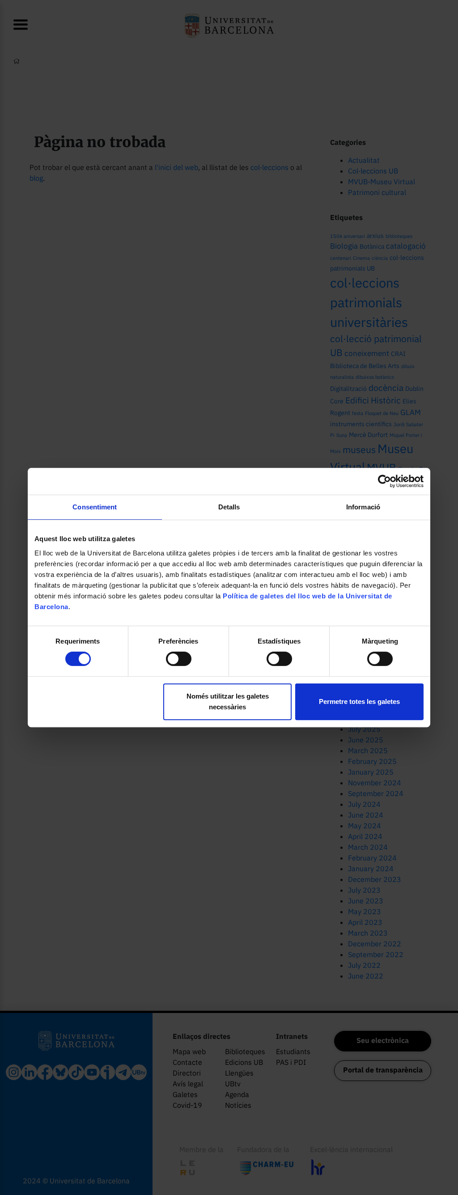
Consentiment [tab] (94, 507)
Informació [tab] (363, 507)
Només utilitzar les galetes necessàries (228, 701)
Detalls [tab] (229, 507)
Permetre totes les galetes (359, 701)
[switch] (178, 659)
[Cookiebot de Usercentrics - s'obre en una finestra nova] (384, 481)
